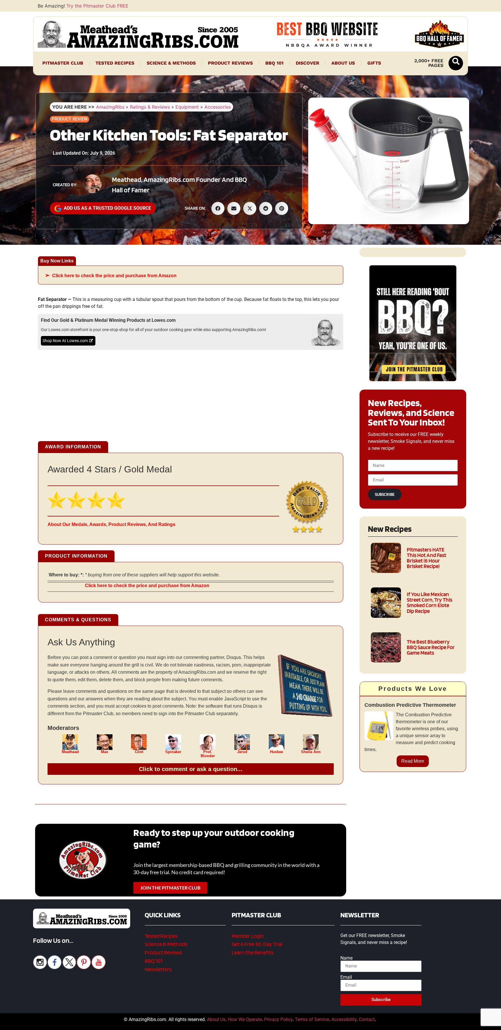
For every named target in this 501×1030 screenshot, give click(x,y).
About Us (343, 63)
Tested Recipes (114, 63)
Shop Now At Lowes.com (65, 340)
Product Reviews (230, 63)
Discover (307, 63)
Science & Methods (171, 63)
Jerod (242, 752)
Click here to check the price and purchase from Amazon (114, 275)
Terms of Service (312, 1019)
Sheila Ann (311, 752)
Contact (367, 1019)
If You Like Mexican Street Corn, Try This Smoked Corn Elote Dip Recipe (429, 602)
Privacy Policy (278, 1019)
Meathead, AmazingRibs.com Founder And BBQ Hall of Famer (179, 184)
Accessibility (344, 1019)
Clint (139, 752)
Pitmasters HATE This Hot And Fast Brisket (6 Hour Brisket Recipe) (426, 558)
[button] (456, 63)
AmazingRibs (110, 107)
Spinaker (173, 752)
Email (346, 977)
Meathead (70, 752)
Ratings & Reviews (150, 107)
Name (346, 958)
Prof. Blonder (208, 754)
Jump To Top (413, 1023)
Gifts (374, 63)
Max (104, 752)
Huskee (276, 752)
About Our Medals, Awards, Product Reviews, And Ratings (111, 524)
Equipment (187, 107)
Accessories (217, 107)
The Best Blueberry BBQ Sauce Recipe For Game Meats (431, 647)
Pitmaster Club (62, 63)
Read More (412, 761)
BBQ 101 (274, 63)
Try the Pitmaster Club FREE (97, 6)
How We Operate (245, 1019)
